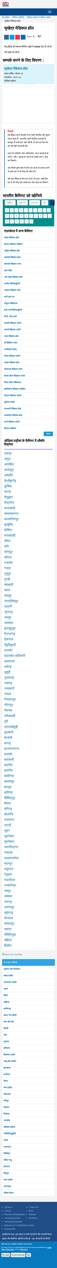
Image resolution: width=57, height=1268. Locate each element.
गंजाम (7, 568)
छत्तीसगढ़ (7, 1008)
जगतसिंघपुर (11, 601)
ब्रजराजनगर (11, 748)
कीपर (7, 541)
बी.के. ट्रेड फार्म (10, 316)
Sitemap (32, 1214)
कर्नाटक (7, 1074)
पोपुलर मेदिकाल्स (10, 303)
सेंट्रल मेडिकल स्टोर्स (12, 395)
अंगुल (7, 459)
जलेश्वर (8, 623)
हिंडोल (7, 945)
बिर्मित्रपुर (9, 798)
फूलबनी (8, 732)
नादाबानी (9, 688)
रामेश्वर (8, 896)
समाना (7, 929)
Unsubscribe (9, 1229)
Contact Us (34, 1207)
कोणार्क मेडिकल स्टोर (12, 264)
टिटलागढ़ (9, 634)
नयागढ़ (8, 683)
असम (6, 988)
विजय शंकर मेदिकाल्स (12, 382)
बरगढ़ (7, 743)
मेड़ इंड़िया (6, 17)
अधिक (48, 434)
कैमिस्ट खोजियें (18, 17)
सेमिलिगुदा (10, 934)
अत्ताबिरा (9, 464)
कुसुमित (8, 524)
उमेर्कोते (8, 475)
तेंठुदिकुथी (10, 645)
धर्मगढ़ (7, 666)
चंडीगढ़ (6, 1002)
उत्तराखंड (7, 1186)
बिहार (6, 995)
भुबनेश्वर (9, 836)
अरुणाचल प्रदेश (10, 982)
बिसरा (7, 803)
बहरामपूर (9, 781)
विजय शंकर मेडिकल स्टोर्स (14, 376)
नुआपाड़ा (9, 677)
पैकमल (8, 710)
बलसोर (8, 754)
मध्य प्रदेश (8, 1087)
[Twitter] (12, 37)
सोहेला (8, 940)
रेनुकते (8, 874)
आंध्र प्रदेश (8, 975)
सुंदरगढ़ (8, 912)
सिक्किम (7, 1153)
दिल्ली (6, 1028)
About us (8, 1207)
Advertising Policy (12, 1218)
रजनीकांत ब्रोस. (10, 349)
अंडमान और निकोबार (12, 969)
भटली (7, 825)
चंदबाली (8, 585)
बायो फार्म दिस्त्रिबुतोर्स (13, 310)
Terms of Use (24, 1249)
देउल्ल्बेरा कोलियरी (14, 656)
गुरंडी (7, 579)
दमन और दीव (9, 1022)
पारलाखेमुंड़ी (11, 727)
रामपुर (7, 891)
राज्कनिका (10, 885)
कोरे (6, 546)
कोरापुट (8, 552)
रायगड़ (8, 902)
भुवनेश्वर (9, 841)
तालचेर (8, 650)
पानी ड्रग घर (9, 296)
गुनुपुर (7, 573)
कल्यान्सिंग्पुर (11, 519)
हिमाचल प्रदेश (9, 1054)
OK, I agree (5, 1255)
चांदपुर (8, 595)
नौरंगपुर (8, 705)
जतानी (8, 606)
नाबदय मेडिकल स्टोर (12, 290)
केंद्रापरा (9, 502)
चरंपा (7, 590)
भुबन (7, 830)
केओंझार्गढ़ (10, 481)
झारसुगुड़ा (9, 628)
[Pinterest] (17, 37)
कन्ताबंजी (9, 508)
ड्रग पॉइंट (8, 270)
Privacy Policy (10, 1249)
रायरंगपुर (9, 907)
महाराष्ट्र (7, 1094)
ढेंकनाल (8, 639)
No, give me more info (18, 1255)
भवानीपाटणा (11, 847)
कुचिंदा (8, 486)
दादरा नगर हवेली (10, 1015)
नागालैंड (7, 1120)
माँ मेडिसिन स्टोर (10, 343)
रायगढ (8, 453)
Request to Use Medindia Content (19, 1225)
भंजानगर (9, 820)
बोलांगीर (8, 814)
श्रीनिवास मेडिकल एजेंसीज (14, 389)
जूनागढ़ (8, 612)
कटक (7, 491)
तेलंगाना (7, 1166)
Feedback (33, 1218)
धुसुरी (7, 672)
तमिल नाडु (8, 1160)
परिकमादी (9, 716)
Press (31, 1211)
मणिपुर (6, 1100)
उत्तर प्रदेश (8, 1179)
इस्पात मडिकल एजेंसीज (13, 244)
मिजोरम (6, 1114)
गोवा (5, 1035)
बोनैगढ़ (8, 809)
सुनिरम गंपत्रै (9, 402)
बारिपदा (8, 792)
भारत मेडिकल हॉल (11, 336)
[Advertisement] (28, 104)
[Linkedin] (23, 37)
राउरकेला (9, 880)
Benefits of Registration (14, 1214)
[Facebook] (6, 37)
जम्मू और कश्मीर (10, 1061)
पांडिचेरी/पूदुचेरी (10, 1133)
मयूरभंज (8, 869)
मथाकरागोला (11, 858)
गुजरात (6, 1041)
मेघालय (6, 1107)
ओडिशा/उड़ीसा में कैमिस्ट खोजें (38, 17)
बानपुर (7, 787)
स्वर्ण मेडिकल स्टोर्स (12, 422)
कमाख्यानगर (11, 513)
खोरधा (7, 557)
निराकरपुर (10, 699)
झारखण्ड (7, 1068)
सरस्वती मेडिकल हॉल (12, 408)
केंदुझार (8, 497)
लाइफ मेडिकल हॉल (11, 362)
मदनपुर (8, 863)
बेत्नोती (8, 738)
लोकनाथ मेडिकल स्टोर (13, 369)
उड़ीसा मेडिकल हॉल (12, 250)
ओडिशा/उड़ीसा (9, 1127)
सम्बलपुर (9, 923)
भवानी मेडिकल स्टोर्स (12, 329)
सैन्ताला (8, 918)
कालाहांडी (9, 535)
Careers (7, 1211)
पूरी (6, 721)
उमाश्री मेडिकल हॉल (12, 257)
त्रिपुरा (6, 1173)
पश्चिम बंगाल (9, 1193)
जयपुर (7, 617)
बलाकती (9, 759)
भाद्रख (8, 852)
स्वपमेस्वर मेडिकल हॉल (13, 415)
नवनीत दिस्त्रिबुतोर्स (12, 283)
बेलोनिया (9, 776)
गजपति (8, 563)
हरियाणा (7, 1048)
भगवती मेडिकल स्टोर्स (12, 323)
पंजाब (6, 1140)
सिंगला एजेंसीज (10, 428)
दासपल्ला (9, 661)
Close (28, 1255)
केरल (6, 1081)
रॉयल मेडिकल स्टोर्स (12, 356)
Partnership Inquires (13, 1221)
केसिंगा (8, 530)
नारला (7, 694)
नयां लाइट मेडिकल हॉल (13, 277)
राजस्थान (7, 1147)
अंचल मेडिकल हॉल (11, 237)
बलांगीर (8, 765)
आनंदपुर (9, 470)
